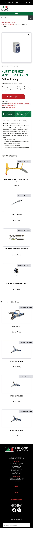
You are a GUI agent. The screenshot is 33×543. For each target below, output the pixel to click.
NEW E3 (14, 105)
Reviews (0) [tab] (21, 114)
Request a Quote (13, 97)
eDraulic (17, 103)
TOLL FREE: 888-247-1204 (11, 2)
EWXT (21, 103)
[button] (28, 35)
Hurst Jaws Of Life (10, 107)
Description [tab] (8, 114)
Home (3, 22)
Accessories (11, 24)
